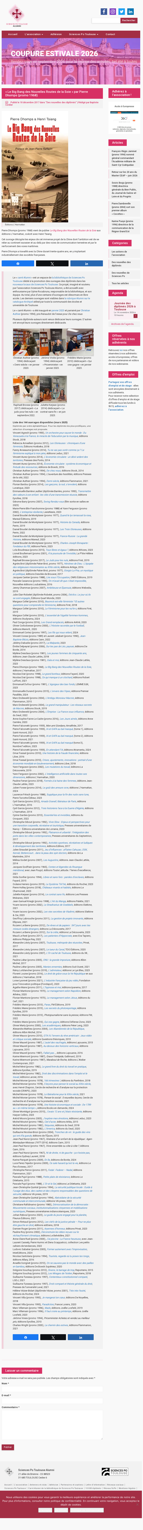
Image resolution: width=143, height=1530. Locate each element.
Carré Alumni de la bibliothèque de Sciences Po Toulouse (55, 1488)
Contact (110, 34)
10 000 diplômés (93, 1488)
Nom (5, 1383)
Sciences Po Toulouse (83, 34)
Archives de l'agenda (122, 324)
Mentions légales (127, 1488)
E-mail (6, 1395)
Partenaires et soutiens (72, 1485)
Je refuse (61, 1510)
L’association (33, 34)
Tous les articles (120, 283)
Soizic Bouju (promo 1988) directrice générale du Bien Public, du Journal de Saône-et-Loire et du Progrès (124, 190)
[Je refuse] (137, 1504)
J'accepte (45, 1510)
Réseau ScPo (110, 1488)
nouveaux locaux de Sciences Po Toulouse (35, 284)
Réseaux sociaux (115, 1485)
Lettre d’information (95, 1485)
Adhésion (56, 34)
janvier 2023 (58, 310)
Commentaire (10, 1407)
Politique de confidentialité (87, 1510)
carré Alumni (24, 277)
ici (121, 350)
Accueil (12, 34)
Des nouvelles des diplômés (61, 102)
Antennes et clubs (38, 1485)
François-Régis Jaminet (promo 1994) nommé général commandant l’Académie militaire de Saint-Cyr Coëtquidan (124, 158)
